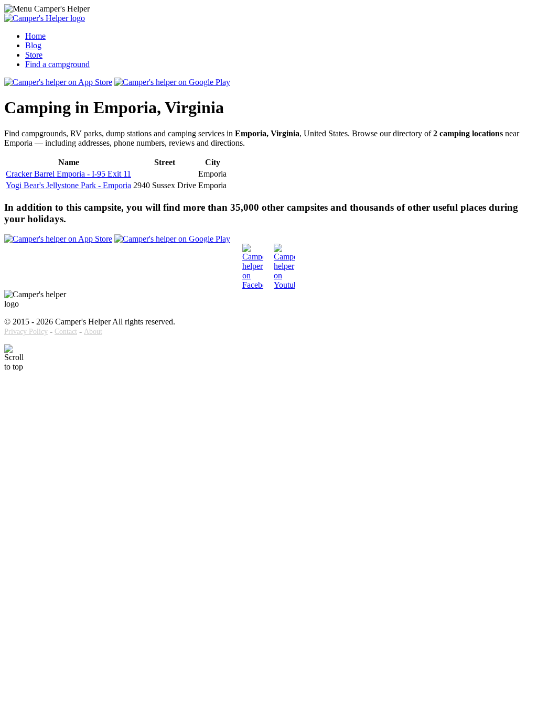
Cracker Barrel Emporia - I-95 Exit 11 (68, 173)
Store (33, 54)
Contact (66, 331)
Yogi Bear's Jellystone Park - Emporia (68, 185)
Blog (33, 45)
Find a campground (57, 64)
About (93, 331)
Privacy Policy (26, 331)
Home (35, 35)
